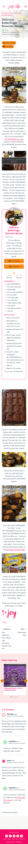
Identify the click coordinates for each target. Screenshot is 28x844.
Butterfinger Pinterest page (15, 550)
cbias (4, 622)
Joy (7, 30)
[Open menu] (26, 6)
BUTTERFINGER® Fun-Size (14, 139)
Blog (9, 839)
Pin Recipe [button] (15, 266)
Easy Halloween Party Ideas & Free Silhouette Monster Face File (6, 638)
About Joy (15, 839)
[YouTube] (14, 1)
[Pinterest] (10, 1)
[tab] (12, 696)
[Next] (25, 680)
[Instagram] (20, 1)
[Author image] (3, 30)
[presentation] (15, 675)
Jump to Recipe (10, 43)
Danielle (10, 714)
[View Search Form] (3, 6)
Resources (22, 839)
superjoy (12, 741)
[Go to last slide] (2, 680)
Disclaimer (19, 842)
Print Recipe (9, 46)
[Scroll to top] (26, 841)
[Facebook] (7, 1)
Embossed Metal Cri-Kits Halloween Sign (13, 689)
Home (4, 839)
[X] (17, 1)
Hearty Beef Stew (22, 632)
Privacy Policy (10, 842)
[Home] (2, 13)
